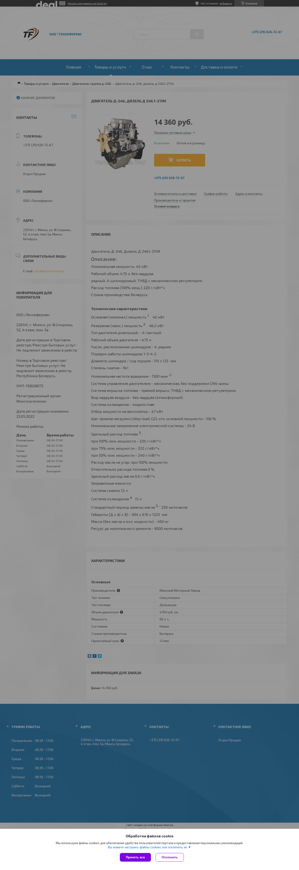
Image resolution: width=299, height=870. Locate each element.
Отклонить (170, 857)
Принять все (135, 857)
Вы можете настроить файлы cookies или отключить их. (148, 847)
